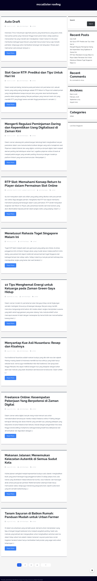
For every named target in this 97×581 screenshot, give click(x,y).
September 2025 (75, 99)
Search (72, 20)
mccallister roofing (48, 4)
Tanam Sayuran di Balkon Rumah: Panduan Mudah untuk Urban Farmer (32, 515)
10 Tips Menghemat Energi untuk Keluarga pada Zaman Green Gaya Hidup (30, 288)
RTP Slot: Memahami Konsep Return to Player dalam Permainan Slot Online (33, 183)
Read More (10, 53)
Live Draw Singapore (76, 126)
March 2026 (73, 94)
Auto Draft (12, 21)
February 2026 (74, 97)
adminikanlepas (23, 26)
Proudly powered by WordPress (9, 580)
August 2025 (74, 102)
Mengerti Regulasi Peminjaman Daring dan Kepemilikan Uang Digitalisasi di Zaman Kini (33, 127)
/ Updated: (21, 190)
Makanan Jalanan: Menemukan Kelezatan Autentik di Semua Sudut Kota (31, 458)
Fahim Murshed (38, 580)
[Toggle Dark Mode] (92, 570)
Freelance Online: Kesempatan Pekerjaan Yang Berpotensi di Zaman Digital (31, 400)
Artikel (34, 26)
